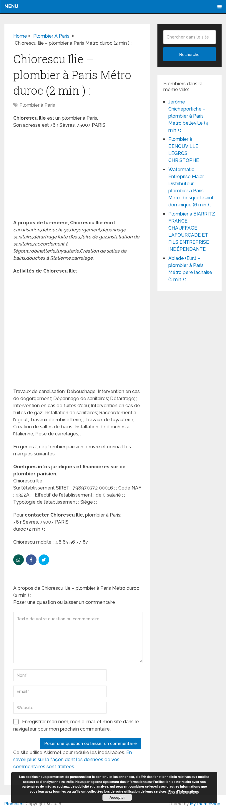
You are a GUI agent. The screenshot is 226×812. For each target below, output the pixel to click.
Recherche (189, 54)
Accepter (117, 797)
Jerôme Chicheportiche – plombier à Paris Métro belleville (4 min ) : (188, 116)
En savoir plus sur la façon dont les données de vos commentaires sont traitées (72, 759)
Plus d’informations (183, 791)
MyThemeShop (205, 803)
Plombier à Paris (37, 105)
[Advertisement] (77, 176)
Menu (11, 6)
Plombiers (14, 803)
